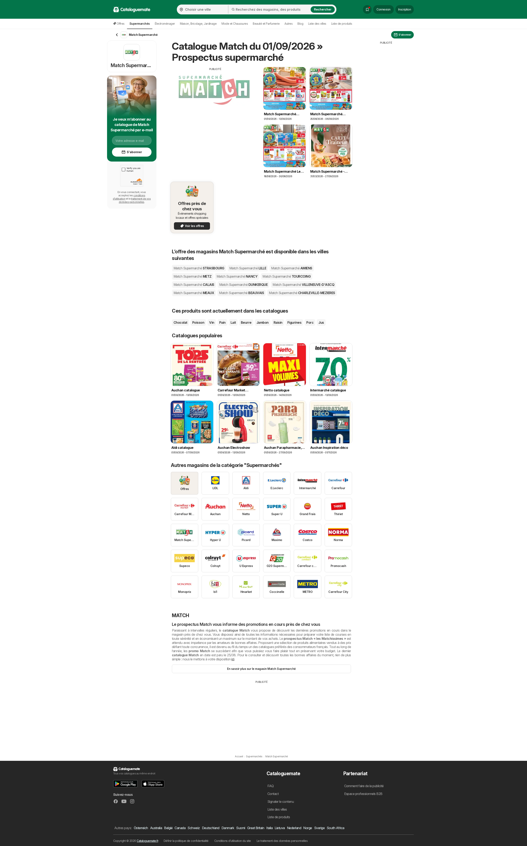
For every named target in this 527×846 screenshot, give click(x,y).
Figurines (294, 322)
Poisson (198, 322)
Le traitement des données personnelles (282, 841)
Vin (211, 322)
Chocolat (180, 322)
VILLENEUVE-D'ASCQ (303, 285)
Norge (307, 828)
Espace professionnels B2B (363, 794)
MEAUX (194, 293)
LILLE (247, 268)
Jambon (263, 322)
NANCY (237, 276)
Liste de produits (341, 23)
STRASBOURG (199, 268)
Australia (156, 828)
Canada (180, 828)
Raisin (278, 322)
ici (232, 659)
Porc (310, 322)
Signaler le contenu (280, 801)
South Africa (335, 828)
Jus (321, 322)
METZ (193, 276)
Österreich (141, 828)
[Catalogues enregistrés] (367, 9)
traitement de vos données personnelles (135, 200)
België (168, 828)
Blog (300, 23)
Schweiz (194, 828)
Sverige (319, 828)
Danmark (228, 828)
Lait (233, 322)
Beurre (246, 322)
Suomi (240, 828)
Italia (269, 828)
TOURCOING (286, 276)
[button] (125, 783)
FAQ (270, 786)
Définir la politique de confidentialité (186, 841)
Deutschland (210, 828)
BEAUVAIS (241, 293)
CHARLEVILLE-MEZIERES (302, 293)
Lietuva (280, 828)
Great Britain (255, 828)
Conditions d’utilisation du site (232, 841)
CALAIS (194, 285)
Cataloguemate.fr (147, 841)
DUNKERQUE (243, 285)
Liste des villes (317, 23)
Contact (273, 794)
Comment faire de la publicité (364, 786)
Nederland (294, 828)
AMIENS (291, 268)
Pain (222, 322)
